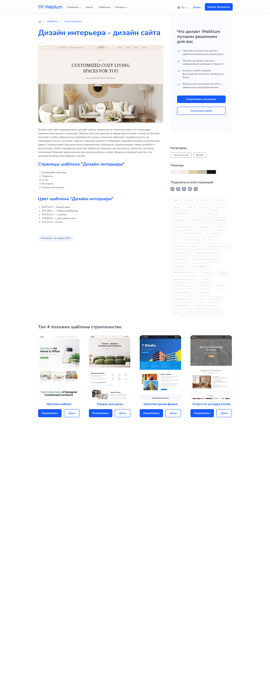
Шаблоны (104, 7)
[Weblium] (50, 7)
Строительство (73, 21)
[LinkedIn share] (190, 189)
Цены (89, 7)
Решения (72, 7)
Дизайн (200, 155)
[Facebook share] (184, 189)
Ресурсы (120, 7)
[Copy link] (172, 189)
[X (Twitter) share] (196, 189)
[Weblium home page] (40, 21)
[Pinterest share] (178, 189)
